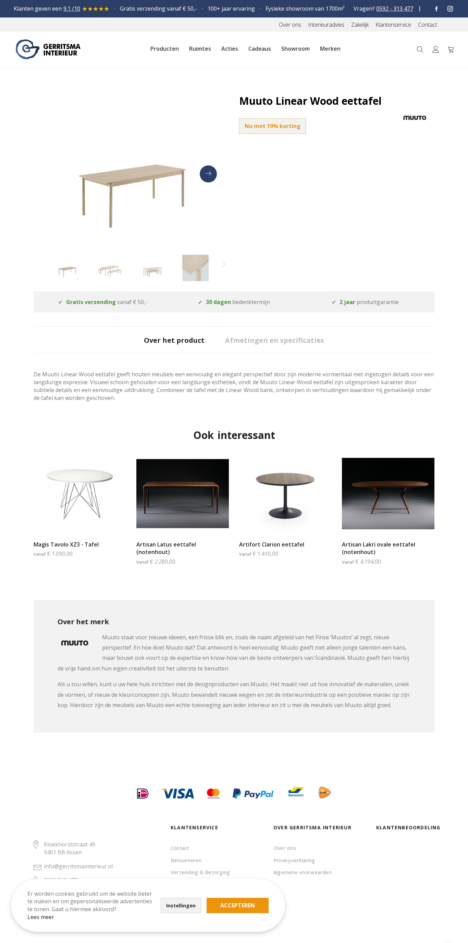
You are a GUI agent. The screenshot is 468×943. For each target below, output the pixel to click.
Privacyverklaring (294, 860)
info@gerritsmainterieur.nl (78, 866)
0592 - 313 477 (394, 8)
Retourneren (186, 860)
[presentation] (208, 174)
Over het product (174, 340)
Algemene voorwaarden (302, 872)
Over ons (284, 847)
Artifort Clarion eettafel (271, 544)
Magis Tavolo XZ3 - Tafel (66, 544)
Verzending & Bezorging (200, 872)
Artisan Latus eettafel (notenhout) (166, 548)
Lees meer (40, 917)
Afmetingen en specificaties (274, 340)
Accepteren (237, 905)
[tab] (174, 340)
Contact (180, 847)
